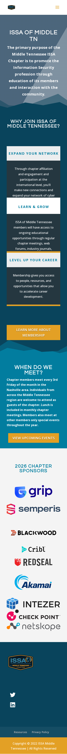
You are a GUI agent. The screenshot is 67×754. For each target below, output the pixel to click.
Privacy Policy (40, 732)
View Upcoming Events (33, 438)
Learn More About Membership (33, 333)
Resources (20, 732)
